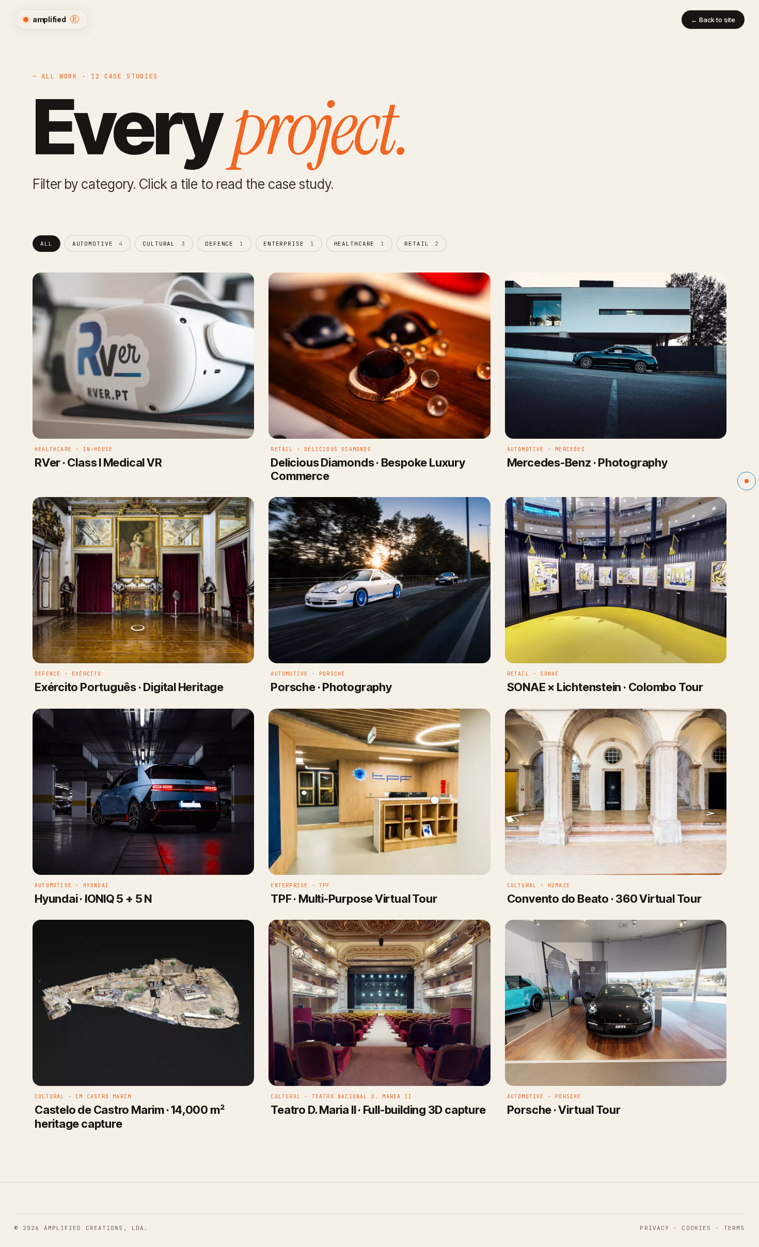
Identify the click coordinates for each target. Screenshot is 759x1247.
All (46, 243)
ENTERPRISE (288, 243)
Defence (224, 243)
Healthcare (359, 243)
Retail (421, 243)
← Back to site (713, 19)
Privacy (654, 1228)
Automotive (97, 243)
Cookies (696, 1228)
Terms (734, 1228)
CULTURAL (164, 243)
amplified (56, 19)
